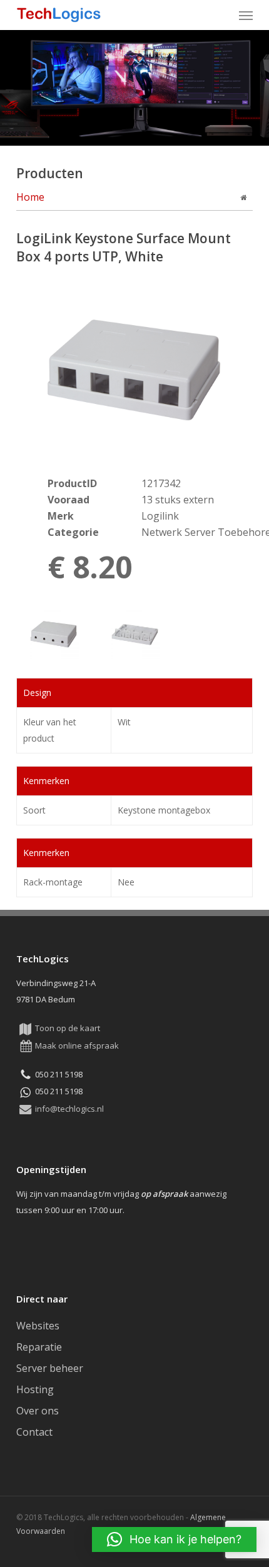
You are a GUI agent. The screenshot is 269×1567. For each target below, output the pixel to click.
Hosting (35, 1389)
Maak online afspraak (77, 1045)
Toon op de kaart (67, 1028)
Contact (34, 1432)
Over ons (37, 1411)
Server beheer (49, 1368)
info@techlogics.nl (69, 1108)
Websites (37, 1326)
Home (30, 197)
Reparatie (39, 1347)
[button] (246, 15)
